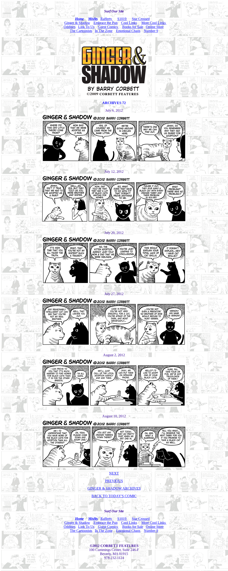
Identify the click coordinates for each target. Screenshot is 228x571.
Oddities (69, 27)
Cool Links (129, 23)
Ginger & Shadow (77, 23)
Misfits (93, 19)
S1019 (122, 19)
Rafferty (106, 19)
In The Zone (103, 31)
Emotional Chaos (128, 31)
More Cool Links (154, 23)
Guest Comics (108, 27)
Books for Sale (132, 27)
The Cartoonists (81, 31)
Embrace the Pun (106, 23)
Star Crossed (141, 19)
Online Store (155, 27)
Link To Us (86, 27)
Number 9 (151, 31)
